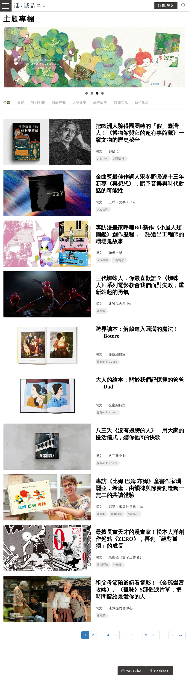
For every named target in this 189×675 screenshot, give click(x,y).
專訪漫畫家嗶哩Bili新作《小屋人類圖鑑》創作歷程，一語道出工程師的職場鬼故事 (140, 234)
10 (155, 635)
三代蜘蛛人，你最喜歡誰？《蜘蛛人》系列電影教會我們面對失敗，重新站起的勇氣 (140, 285)
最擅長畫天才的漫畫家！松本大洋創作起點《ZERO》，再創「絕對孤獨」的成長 (140, 539)
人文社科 (102, 158)
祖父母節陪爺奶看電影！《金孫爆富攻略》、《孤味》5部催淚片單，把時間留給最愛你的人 (140, 590)
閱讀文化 (121, 102)
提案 (20, 102)
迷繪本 (101, 514)
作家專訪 (118, 260)
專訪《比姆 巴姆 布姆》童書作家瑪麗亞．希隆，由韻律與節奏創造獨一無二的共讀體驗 (140, 488)
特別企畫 (38, 102)
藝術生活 (142, 102)
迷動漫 (117, 564)
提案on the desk (107, 361)
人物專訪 (102, 260)
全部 (6, 102)
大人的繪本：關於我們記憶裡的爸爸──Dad (140, 383)
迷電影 (101, 311)
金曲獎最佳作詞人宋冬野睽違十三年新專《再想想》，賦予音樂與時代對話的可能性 (140, 184)
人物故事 (79, 102)
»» (181, 635)
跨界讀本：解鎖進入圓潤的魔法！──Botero (137, 332)
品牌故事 (100, 102)
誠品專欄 (59, 102)
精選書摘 (118, 158)
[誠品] (30, 5)
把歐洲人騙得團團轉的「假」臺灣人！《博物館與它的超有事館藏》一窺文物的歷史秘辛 (140, 133)
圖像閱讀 (116, 514)
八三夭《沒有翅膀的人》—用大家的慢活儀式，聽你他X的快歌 (140, 433)
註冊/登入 (166, 6)
